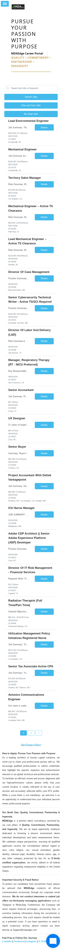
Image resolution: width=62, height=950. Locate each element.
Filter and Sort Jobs (31, 105)
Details (44, 127)
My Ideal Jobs (31, 114)
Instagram (31, 941)
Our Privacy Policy (31, 744)
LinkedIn (7, 941)
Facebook (19, 941)
